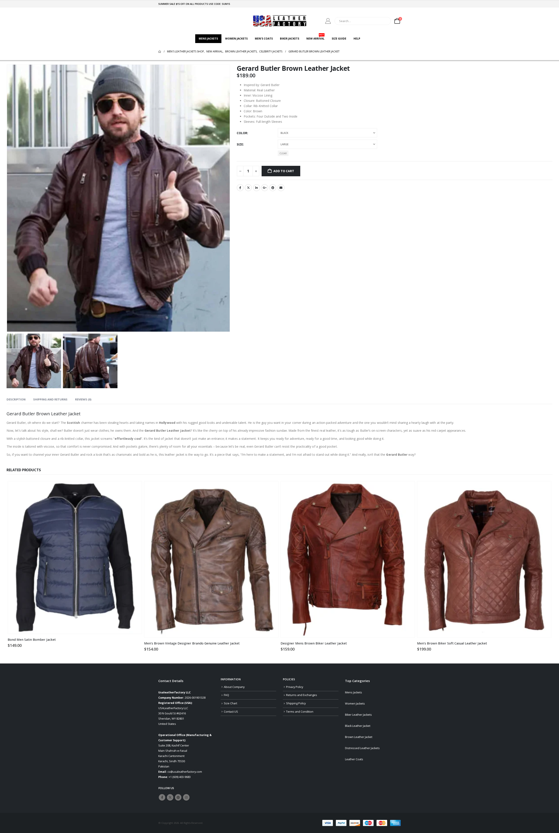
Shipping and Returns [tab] (50, 399)
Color (242, 133)
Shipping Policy (296, 703)
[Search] (384, 21)
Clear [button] (283, 153)
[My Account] (328, 21)
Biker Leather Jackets (358, 715)
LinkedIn (256, 187)
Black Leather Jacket (357, 726)
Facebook (240, 187)
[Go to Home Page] (159, 51)
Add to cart (283, 171)
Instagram (186, 797)
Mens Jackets (208, 38)
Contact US (231, 712)
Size (240, 144)
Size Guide (339, 38)
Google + (264, 187)
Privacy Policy (294, 687)
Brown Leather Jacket (358, 737)
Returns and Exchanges (301, 695)
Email (281, 187)
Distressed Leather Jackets (362, 748)
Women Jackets (236, 38)
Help (357, 38)
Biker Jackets (289, 38)
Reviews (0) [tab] (83, 399)
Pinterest (272, 187)
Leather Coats (354, 759)
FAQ (226, 695)
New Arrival (315, 37)
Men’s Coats (264, 38)
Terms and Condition (299, 712)
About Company (234, 687)
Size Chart (230, 703)
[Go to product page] (75, 557)
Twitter (248, 187)
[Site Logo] (279, 21)
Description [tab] (16, 399)
